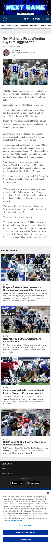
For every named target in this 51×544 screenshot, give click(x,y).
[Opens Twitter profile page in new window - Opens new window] (13, 55)
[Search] (43, 18)
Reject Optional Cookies (25, 532)
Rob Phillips (16, 50)
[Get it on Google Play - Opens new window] (34, 484)
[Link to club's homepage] (5, 18)
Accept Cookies (26, 539)
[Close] (48, 493)
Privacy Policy (16, 521)
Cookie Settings (25, 525)
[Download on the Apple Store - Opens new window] (17, 483)
